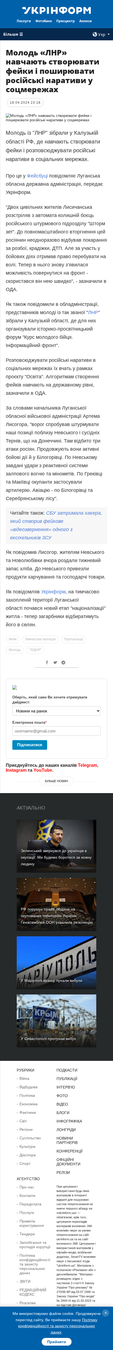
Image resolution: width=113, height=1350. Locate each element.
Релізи (63, 1172)
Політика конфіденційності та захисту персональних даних (34, 1264)
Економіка (28, 1104)
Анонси (85, 21)
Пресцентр (65, 21)
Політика (27, 1095)
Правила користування (31, 1223)
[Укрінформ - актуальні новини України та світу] (56, 10)
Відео (62, 1104)
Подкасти (66, 1070)
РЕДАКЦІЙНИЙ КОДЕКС (32, 1292)
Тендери (27, 1234)
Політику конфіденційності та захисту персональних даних (57, 1326)
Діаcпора (27, 1155)
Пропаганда (73, 639)
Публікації (66, 1078)
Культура (27, 1146)
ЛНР (93, 312)
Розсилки (27, 1303)
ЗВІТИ (24, 1281)
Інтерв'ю (65, 1087)
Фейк (12, 639)
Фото (62, 1095)
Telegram (87, 765)
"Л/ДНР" (35, 650)
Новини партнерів (67, 1140)
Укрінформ (53, 591)
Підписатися (29, 744)
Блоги (62, 1113)
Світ (23, 1121)
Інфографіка (69, 1121)
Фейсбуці (38, 176)
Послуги (24, 21)
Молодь (15, 650)
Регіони (26, 1129)
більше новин (56, 781)
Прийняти (56, 1342)
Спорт (24, 1163)
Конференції (69, 1151)
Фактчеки (27, 1112)
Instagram (16, 770)
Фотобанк (43, 21)
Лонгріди (66, 1130)
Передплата (30, 1204)
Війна (24, 1078)
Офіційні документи (68, 1161)
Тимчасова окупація (40, 639)
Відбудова (28, 1087)
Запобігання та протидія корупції (34, 1244)
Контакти (27, 1195)
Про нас (26, 1187)
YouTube (42, 770)
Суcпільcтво (30, 1138)
